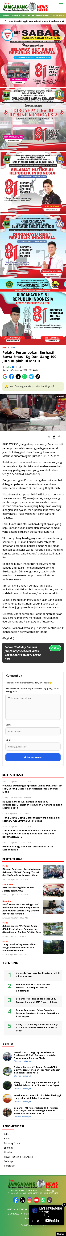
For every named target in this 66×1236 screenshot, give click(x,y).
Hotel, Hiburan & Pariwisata (18, 1156)
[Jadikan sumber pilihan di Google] (5, 378)
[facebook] (16, 1202)
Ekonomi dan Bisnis (39, 15)
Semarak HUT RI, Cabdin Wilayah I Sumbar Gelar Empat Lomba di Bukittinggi (34, 987)
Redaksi (7, 367)
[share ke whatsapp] (25, 378)
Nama (8, 724)
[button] (49, 436)
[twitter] (23, 1202)
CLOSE (60, 1234)
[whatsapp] (43, 1202)
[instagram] (30, 1202)
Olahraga (58, 15)
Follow (55, 648)
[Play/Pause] (32, 1221)
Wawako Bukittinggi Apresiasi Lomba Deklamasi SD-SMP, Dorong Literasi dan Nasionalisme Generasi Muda (21, 872)
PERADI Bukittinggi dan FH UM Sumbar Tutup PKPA (18, 889)
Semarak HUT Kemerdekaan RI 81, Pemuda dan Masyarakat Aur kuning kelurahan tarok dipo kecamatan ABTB (36, 1111)
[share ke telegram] (32, 378)
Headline (8, 1152)
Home (6, 15)
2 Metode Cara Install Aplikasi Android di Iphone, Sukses (38, 975)
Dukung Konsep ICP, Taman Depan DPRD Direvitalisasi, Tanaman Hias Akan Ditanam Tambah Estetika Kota (21, 929)
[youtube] (37, 1202)
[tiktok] (50, 1202)
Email (8, 739)
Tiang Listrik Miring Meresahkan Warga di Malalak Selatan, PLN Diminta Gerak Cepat (19, 947)
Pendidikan (18, 15)
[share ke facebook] (12, 378)
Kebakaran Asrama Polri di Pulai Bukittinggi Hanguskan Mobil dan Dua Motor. (37, 1097)
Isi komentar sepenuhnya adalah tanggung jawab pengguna (32, 690)
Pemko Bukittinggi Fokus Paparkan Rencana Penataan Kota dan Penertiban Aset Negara (37, 1013)
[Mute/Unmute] (38, 1221)
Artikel (7, 1134)
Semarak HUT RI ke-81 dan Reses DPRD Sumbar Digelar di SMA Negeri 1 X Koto (36, 1000)
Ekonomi (8, 1147)
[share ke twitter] (19, 378)
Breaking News (12, 1143)
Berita (12, 348)
